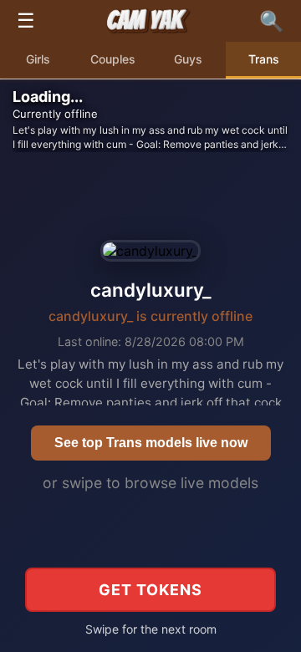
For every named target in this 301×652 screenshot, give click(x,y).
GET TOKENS (150, 590)
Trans (263, 59)
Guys (188, 59)
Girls (38, 59)
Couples (112, 59)
